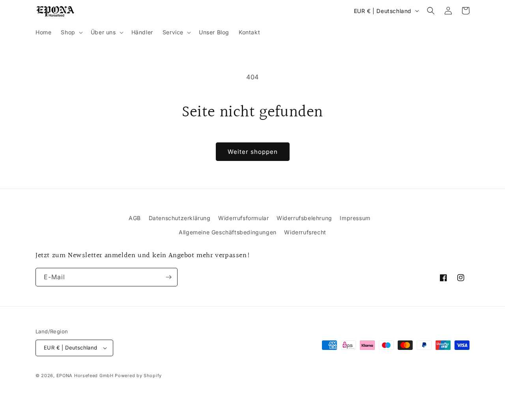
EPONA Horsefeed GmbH (85, 375)
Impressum (355, 218)
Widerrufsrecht (305, 232)
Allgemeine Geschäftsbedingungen (228, 232)
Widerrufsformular (243, 218)
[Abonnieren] (168, 277)
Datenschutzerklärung (180, 218)
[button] (71, 32)
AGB (135, 218)
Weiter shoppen (253, 151)
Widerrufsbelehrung (304, 218)
